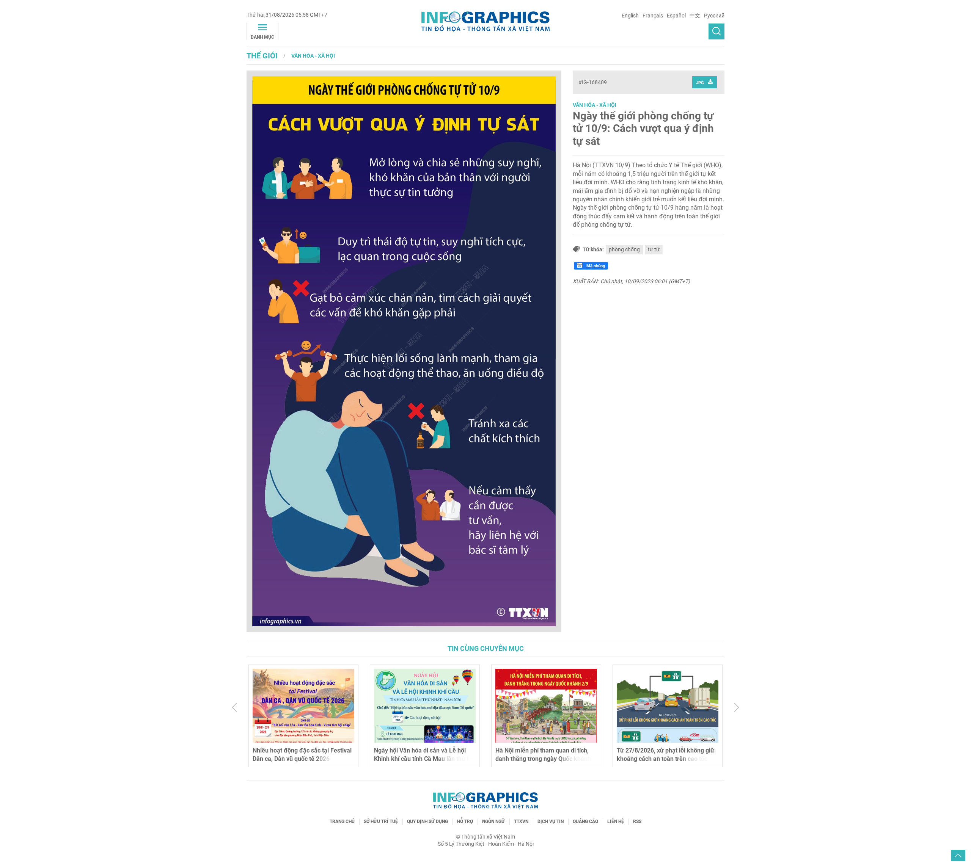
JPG (700, 82)
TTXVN (521, 821)
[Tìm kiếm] (716, 31)
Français (653, 16)
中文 (695, 16)
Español (676, 16)
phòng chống (624, 249)
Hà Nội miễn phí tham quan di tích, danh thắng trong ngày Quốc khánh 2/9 (543, 759)
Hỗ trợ (465, 821)
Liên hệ (615, 821)
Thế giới (262, 55)
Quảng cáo (585, 821)
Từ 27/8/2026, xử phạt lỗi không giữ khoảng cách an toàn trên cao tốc (665, 754)
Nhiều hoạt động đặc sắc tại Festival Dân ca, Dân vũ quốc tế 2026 (302, 754)
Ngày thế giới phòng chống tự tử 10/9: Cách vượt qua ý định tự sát (643, 128)
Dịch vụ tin (550, 821)
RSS (637, 821)
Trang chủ (342, 821)
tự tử (654, 249)
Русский (714, 16)
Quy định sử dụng (427, 821)
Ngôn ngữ (493, 821)
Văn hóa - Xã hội (313, 56)
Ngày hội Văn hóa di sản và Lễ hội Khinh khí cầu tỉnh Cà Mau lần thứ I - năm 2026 (423, 759)
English (630, 16)
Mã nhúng (595, 265)
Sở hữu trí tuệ (381, 821)
